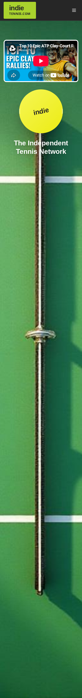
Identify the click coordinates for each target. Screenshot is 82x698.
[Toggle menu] (74, 10)
